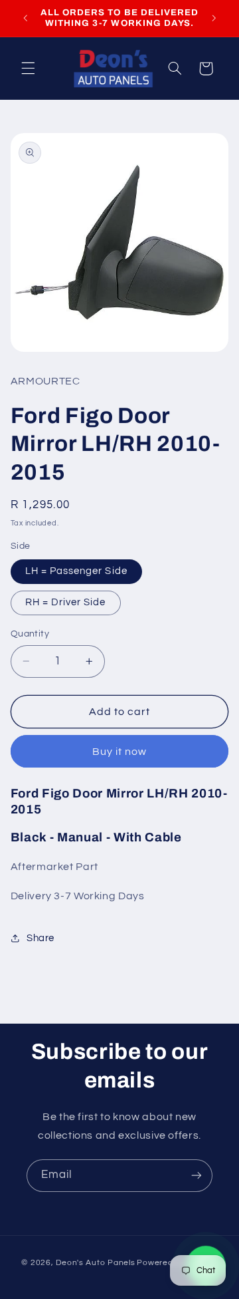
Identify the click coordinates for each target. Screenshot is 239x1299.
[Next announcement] (213, 18)
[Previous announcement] (25, 18)
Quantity (30, 634)
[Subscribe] (196, 1175)
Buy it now (119, 751)
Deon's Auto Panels (95, 1262)
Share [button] (40, 938)
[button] (28, 68)
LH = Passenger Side (76, 571)
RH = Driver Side (65, 602)
